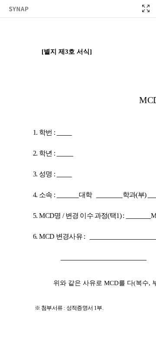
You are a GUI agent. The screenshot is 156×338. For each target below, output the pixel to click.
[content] (78, 169)
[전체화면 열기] (146, 9)
